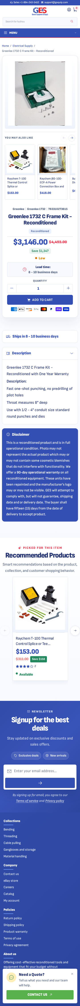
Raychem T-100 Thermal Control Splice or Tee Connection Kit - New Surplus (38, 641)
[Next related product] (71, 138)
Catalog (9, 894)
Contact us (11, 874)
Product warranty (16, 932)
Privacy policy (54, 801)
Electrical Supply (23, 46)
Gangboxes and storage (20, 850)
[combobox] (37, 21)
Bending (9, 829)
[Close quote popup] (72, 974)
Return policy (13, 918)
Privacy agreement (16, 945)
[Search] (71, 22)
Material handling (15, 856)
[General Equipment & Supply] (40, 11)
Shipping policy (14, 925)
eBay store (11, 881)
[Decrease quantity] (11, 288)
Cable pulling (12, 843)
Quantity (40, 281)
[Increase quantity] (68, 288)
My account (12, 900)
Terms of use (12, 938)
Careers (9, 887)
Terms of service (27, 801)
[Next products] (75, 631)
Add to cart (42, 300)
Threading (10, 836)
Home (5, 46)
